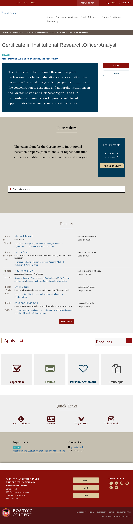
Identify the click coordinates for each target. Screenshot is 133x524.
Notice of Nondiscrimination (120, 512)
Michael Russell (23, 236)
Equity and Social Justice (24, 243)
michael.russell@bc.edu (88, 236)
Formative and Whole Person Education (31, 262)
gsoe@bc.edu (77, 447)
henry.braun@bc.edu (87, 252)
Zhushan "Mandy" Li (26, 303)
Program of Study (112, 165)
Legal (91, 512)
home (5, 32)
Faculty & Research (90, 17)
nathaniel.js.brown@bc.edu (89, 270)
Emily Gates (21, 286)
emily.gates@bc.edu (86, 287)
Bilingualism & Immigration (34, 313)
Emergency (101, 512)
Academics (73, 17)
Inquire (116, 73)
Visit (26, 3)
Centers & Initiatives (111, 17)
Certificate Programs (37, 32)
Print (21, 341)
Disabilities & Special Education (41, 246)
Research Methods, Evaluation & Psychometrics (46, 281)
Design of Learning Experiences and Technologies (35, 278)
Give (33, 3)
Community (52, 21)
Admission (61, 17)
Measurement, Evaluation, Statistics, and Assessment (39, 450)
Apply (19, 3)
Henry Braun (22, 252)
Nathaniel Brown (24, 270)
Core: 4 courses (21, 189)
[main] (66, 254)
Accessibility (81, 512)
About (50, 17)
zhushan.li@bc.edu (86, 303)
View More (66, 321)
